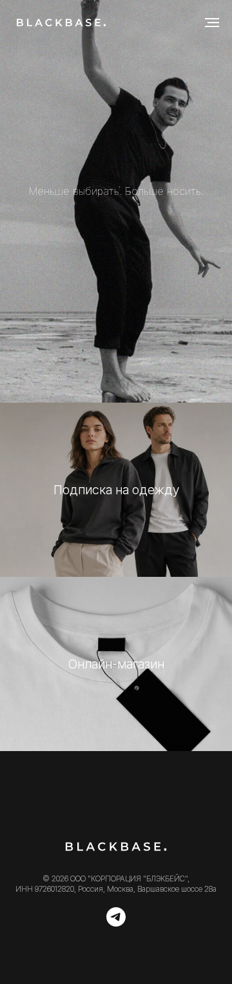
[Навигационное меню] (212, 22)
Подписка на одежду (116, 874)
